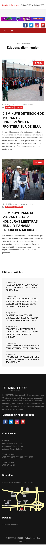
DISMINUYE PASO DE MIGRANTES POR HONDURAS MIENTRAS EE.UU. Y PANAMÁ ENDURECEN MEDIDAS (20, 222)
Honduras (9, 107)
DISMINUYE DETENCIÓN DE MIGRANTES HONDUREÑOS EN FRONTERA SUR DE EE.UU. (23, 120)
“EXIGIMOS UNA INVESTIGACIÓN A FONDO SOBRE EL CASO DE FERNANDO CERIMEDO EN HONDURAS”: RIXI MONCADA (22, 333)
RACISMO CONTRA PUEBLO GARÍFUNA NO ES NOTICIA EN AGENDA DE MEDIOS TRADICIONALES (22, 360)
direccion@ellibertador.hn (12, 443)
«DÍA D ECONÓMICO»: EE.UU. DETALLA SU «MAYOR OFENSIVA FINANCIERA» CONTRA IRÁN (22, 288)
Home (18, 43)
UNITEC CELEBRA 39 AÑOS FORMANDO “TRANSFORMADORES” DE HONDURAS (23, 347)
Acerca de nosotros (10, 524)
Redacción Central (26, 105)
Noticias (19, 107)
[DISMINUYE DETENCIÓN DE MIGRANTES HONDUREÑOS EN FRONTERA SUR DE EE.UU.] (23, 80)
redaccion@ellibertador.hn (12, 449)
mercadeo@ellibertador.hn (12, 446)
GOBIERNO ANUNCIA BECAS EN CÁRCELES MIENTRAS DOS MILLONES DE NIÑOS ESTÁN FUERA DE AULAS (22, 318)
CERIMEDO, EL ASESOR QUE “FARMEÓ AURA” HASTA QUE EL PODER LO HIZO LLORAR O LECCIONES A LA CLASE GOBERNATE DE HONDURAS (22, 302)
